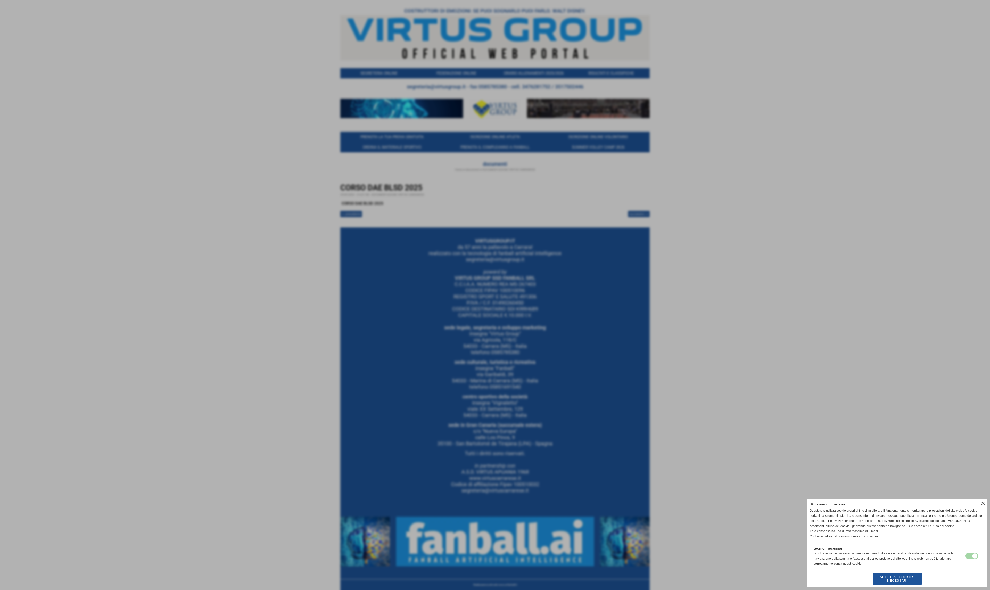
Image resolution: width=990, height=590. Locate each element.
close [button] (983, 503)
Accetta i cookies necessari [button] (897, 579)
